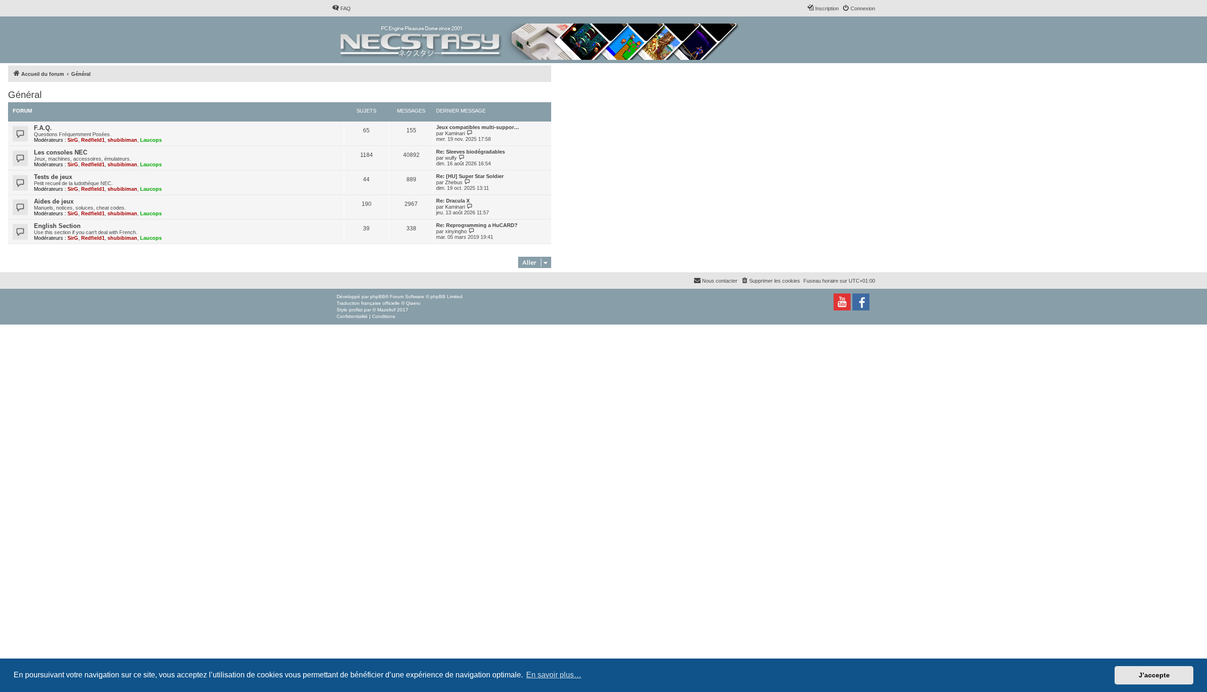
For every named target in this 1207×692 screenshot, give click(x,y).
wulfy (451, 158)
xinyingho (456, 231)
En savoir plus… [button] (553, 675)
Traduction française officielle (368, 303)
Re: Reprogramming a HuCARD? (477, 225)
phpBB (377, 296)
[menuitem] (341, 8)
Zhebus (454, 182)
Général (24, 95)
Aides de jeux (54, 201)
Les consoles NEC (60, 152)
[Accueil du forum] (540, 40)
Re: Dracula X (453, 201)
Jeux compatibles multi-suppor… (477, 127)
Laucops (151, 140)
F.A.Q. (43, 127)
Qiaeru (413, 303)
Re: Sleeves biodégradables (470, 152)
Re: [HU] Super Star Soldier (470, 176)
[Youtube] (842, 301)
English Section (57, 225)
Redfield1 (93, 140)
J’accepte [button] (1154, 675)
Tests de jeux (53, 176)
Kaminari (455, 133)
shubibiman (122, 140)
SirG (72, 140)
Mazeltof (386, 309)
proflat (356, 309)
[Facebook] (860, 301)
